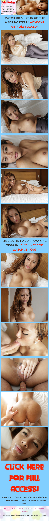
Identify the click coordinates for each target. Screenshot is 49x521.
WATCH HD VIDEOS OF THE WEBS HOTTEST (24, 22)
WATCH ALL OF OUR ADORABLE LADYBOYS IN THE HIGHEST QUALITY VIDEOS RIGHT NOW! (24, 500)
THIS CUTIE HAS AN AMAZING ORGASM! (24, 245)
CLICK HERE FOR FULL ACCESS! (24, 478)
